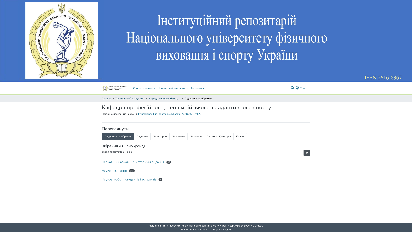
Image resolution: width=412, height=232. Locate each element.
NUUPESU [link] (257, 225)
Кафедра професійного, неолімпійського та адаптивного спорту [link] (165, 98)
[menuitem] (173, 88)
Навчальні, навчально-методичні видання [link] (133, 162)
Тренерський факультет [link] (130, 98)
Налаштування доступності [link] (195, 229)
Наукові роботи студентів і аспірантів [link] (129, 179)
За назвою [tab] (178, 136)
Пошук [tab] (240, 136)
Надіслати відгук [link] (222, 229)
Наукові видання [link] (114, 171)
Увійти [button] (304, 88)
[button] (115, 88)
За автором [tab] (160, 136)
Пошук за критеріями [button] (172, 88)
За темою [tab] (196, 136)
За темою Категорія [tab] (219, 136)
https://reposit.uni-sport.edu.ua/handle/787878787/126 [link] (169, 114)
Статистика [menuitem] (198, 88)
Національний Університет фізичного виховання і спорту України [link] (189, 225)
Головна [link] (106, 98)
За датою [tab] (142, 136)
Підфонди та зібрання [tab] (117, 136)
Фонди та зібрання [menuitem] (144, 88)
